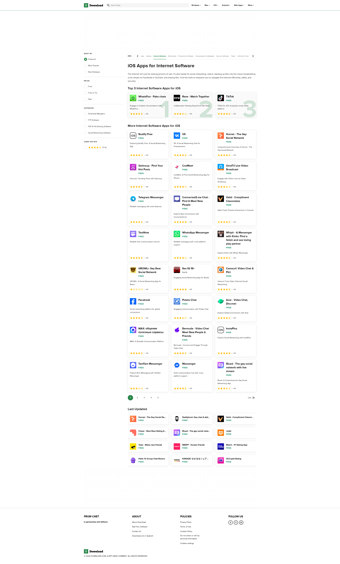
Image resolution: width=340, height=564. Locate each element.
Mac (206, 5)
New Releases (94, 72)
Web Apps (238, 5)
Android (225, 5)
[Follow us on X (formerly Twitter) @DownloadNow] (236, 522)
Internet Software (160, 56)
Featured (92, 59)
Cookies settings (187, 543)
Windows (195, 5)
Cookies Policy (186, 531)
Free (90, 86)
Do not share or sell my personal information (189, 537)
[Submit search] (108, 5)
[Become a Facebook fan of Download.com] (230, 522)
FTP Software (93, 120)
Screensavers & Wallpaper (205, 56)
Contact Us (136, 531)
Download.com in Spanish (142, 536)
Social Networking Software (99, 133)
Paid (90, 99)
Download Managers (96, 114)
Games (148, 56)
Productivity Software (186, 56)
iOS (215, 5)
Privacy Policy (185, 522)
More (250, 5)
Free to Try (92, 93)
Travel (233, 56)
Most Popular (93, 65)
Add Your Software (139, 527)
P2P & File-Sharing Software (99, 126)
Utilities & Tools (243, 56)
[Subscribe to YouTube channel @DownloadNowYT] (241, 522)
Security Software (222, 56)
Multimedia (172, 56)
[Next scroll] (253, 56)
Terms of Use (185, 527)
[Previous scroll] (138, 56)
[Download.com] (93, 5)
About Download (139, 522)
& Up (105, 147)
